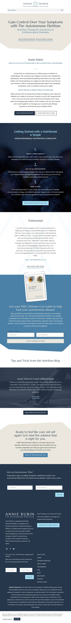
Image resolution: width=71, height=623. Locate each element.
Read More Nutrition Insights (35, 412)
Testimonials (41, 567)
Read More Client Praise (35, 266)
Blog (39, 573)
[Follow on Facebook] (10, 548)
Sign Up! (59, 494)
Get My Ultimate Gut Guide (35, 341)
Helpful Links (42, 582)
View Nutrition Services (26, 39)
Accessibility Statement (52, 614)
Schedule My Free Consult (48, 525)
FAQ (38, 570)
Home (39, 558)
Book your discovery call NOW (35, 203)
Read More (35, 396)
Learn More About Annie (46, 113)
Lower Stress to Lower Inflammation (35, 378)
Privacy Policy (31, 614)
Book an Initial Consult (44, 39)
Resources (41, 576)
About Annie (41, 564)
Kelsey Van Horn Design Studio (19, 614)
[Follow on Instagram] (6, 548)
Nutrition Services (43, 561)
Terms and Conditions (40, 614)
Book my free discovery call (35, 455)
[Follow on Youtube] (13, 548)
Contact (40, 579)
